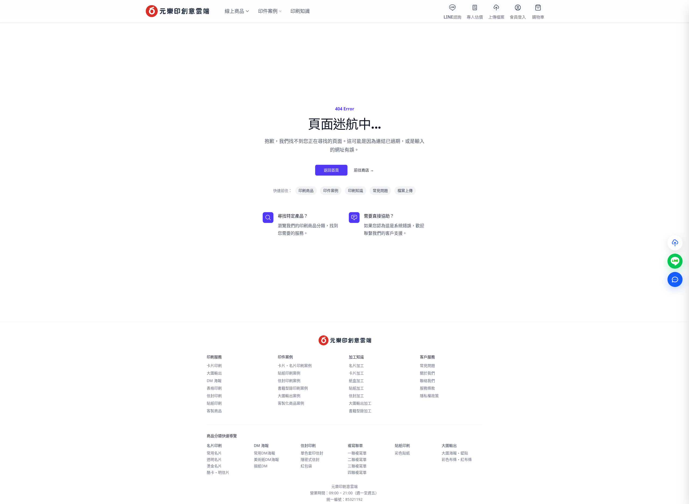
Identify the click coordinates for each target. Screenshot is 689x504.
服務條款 (427, 388)
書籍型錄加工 (360, 410)
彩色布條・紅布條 (457, 459)
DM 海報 (214, 380)
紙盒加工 (356, 380)
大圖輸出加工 (360, 403)
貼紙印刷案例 (289, 373)
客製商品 (214, 410)
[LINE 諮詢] (675, 261)
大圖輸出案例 (289, 395)
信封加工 (356, 395)
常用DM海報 (264, 453)
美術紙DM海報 (266, 459)
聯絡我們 (427, 380)
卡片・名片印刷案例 (295, 365)
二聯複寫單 (357, 459)
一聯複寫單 (357, 453)
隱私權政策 (429, 395)
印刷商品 (306, 190)
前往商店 (364, 170)
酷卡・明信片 (218, 472)
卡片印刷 (214, 365)
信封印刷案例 (289, 380)
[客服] (675, 279)
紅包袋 (306, 465)
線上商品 (234, 11)
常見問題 (380, 190)
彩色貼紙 (402, 453)
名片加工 (356, 365)
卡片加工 (356, 373)
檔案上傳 (405, 190)
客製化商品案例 (291, 403)
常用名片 (214, 453)
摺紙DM (261, 465)
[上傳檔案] (675, 242)
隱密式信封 (310, 459)
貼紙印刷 (214, 403)
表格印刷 (214, 388)
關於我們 (427, 373)
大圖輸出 (214, 373)
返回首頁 (331, 170)
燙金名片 (214, 465)
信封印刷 (214, 395)
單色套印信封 (312, 453)
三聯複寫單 (357, 465)
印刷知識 (300, 11)
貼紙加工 (356, 388)
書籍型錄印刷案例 (293, 388)
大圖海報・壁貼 (455, 453)
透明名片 (214, 459)
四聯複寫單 (357, 472)
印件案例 (267, 11)
